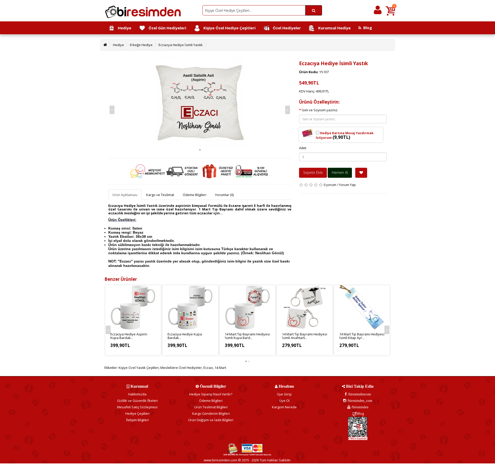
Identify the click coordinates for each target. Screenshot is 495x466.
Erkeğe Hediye (141, 45)
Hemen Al (340, 172)
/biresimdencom (359, 394)
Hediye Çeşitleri (137, 413)
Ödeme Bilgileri (194, 194)
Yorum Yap (347, 184)
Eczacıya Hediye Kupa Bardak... (185, 336)
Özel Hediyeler (285, 27)
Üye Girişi (284, 394)
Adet (302, 148)
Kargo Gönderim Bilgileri (211, 413)
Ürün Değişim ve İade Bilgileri (210, 420)
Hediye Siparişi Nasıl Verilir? (210, 394)
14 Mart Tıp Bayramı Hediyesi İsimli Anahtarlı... (304, 336)
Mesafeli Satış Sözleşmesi (137, 407)
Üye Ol (284, 400)
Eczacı (208, 367)
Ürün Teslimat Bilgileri (211, 407)
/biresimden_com (359, 400)
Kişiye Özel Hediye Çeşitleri (227, 27)
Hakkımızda (137, 394)
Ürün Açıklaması (124, 194)
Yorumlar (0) (224, 194)
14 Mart (220, 367)
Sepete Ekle (313, 172)
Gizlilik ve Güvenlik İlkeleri (137, 400)
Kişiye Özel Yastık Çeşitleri (139, 367)
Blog (366, 27)
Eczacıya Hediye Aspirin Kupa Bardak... (128, 336)
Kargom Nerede (284, 407)
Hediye (123, 27)
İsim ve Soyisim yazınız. (320, 110)
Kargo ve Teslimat (160, 194)
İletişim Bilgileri (137, 420)
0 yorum (330, 184)
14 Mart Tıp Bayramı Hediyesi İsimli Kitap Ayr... (361, 336)
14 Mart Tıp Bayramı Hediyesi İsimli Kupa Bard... (247, 336)
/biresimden (359, 407)
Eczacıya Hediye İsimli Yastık (181, 45)
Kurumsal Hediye (333, 27)
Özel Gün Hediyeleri (165, 27)
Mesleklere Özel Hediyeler (181, 367)
